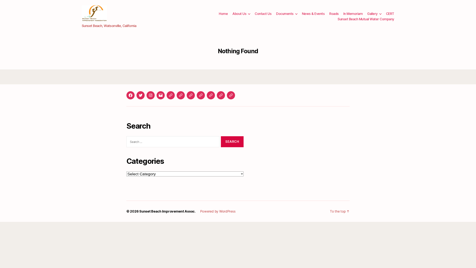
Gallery (372, 14)
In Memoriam (353, 14)
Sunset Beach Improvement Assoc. (167, 211)
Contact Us (263, 14)
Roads (334, 14)
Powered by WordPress (218, 211)
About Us (239, 14)
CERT (390, 14)
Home (223, 14)
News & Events (313, 14)
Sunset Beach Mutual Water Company (366, 19)
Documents (285, 14)
